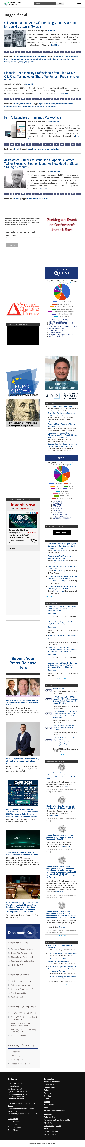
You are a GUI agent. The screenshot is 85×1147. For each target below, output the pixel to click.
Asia (46, 1107)
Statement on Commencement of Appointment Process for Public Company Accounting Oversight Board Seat (62, 649)
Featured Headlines (52, 1081)
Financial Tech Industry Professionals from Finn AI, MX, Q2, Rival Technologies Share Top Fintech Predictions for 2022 (41, 76)
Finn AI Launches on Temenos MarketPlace (32, 117)
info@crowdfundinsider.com (23, 1103)
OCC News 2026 (58, 550)
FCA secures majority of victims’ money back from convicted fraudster (62, 978)
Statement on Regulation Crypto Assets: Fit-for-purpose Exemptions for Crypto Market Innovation (62, 608)
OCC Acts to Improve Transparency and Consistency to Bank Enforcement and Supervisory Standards (62, 546)
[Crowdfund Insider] (12, 3)
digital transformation (56, 59)
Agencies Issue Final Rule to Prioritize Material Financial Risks (61, 557)
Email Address (11, 235)
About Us (48, 1122)
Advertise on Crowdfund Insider (57, 1119)
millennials (38, 106)
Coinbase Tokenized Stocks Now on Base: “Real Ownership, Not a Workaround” (63, 445)
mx (44, 106)
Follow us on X (62, 532)
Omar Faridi (51, 30)
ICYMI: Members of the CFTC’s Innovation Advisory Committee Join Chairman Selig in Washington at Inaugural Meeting (65, 700)
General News (50, 1084)
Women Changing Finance (55, 1110)
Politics (47, 1090)
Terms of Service (51, 1131)
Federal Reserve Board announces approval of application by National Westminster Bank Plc (59, 837)
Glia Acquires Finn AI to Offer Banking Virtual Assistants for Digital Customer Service (40, 24)
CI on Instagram (14, 1127)
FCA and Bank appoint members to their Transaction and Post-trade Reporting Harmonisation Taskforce (62, 968)
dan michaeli (31, 59)
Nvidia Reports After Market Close (60, 406)
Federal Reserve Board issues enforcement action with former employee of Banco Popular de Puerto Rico (61, 776)
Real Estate (49, 1104)
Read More (54, 45)
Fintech (16, 56)
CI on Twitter (13, 1118)
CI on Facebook (14, 1121)
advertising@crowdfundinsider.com (22, 1113)
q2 (57, 106)
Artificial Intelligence (27, 56)
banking (7, 59)
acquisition (57, 56)
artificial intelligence (71, 56)
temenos (41, 149)
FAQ (46, 1128)
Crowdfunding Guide (52, 1125)
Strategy (47, 1093)
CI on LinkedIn (13, 1124)
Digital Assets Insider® (17, 1091)
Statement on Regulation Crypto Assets (62, 635)
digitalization (69, 59)
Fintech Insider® (14, 1085)
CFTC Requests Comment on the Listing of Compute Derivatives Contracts (64, 727)
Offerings (48, 1095)
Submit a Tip (49, 1117)
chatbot (13, 59)
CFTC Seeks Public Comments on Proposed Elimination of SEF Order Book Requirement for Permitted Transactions (65, 714)
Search (59, 3)
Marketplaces (49, 1087)
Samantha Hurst (53, 121)
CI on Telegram (14, 1130)
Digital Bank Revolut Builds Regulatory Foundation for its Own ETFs (61, 414)
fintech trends (17, 106)
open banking (51, 106)
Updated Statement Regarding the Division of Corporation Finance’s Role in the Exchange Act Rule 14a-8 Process (63, 665)
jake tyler (31, 62)
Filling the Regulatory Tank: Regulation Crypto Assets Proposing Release (61, 623)
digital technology (42, 59)
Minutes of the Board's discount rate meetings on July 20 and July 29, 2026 (60, 807)
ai (62, 56)
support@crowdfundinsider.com (21, 1108)
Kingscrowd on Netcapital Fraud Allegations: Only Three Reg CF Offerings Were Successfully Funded (62, 435)
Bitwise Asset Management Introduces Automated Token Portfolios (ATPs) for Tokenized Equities (61, 424)
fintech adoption (62, 103)
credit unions (21, 59)
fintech (34, 149)
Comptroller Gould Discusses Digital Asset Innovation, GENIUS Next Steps (62, 577)
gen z (25, 106)
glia (25, 62)
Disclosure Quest (15, 1088)
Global (43, 56)
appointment (33, 198)
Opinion (28, 103)
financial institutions (11, 62)
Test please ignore (59, 688)
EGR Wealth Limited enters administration (62, 953)
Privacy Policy (50, 1134)
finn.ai (21, 62)
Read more (52, 613)
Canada (37, 56)
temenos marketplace (51, 149)
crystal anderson (44, 103)
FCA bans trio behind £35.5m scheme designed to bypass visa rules (61, 960)
